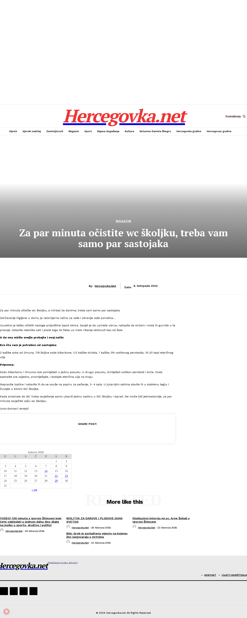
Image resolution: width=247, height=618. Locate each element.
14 (45, 471)
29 (56, 480)
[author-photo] (2, 531)
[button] (236, 116)
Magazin (123, 221)
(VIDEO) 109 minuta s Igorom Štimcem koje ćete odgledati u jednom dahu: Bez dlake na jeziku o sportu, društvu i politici (30, 522)
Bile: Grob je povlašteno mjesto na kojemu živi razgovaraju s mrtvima (96, 535)
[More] (114, 433)
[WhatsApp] (101, 433)
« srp (34, 489)
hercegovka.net (105, 286)
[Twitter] (74, 433)
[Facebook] (61, 433)
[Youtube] (33, 591)
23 (66, 475)
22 (56, 475)
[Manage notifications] (6, 611)
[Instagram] (14, 591)
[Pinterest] (87, 433)
